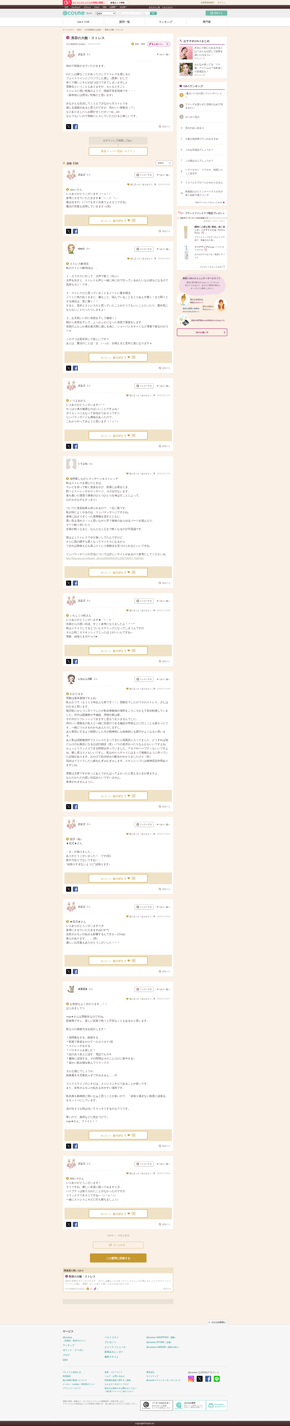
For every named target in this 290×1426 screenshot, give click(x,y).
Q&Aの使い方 (202, 332)
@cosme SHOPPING (161, 1337)
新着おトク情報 (117, 3)
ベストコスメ (167, 7)
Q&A (104, 7)
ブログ (97, 7)
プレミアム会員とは (72, 1372)
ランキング (76, 7)
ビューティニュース (115, 1347)
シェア (75, 370)
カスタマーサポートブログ (117, 1384)
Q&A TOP (83, 21)
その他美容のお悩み (76, 44)
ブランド (87, 7)
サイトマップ (152, 1376)
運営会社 (150, 1372)
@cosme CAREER (163, 1347)
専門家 (207, 21)
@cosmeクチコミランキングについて (163, 1380)
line (217, 1379)
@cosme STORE (159, 1342)
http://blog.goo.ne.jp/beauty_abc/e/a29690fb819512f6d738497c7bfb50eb (105, 558)
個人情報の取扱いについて (75, 1380)
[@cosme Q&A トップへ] (77, 14)
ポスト (68, 370)
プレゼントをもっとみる (211, 267)
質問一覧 (124, 21)
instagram (191, 1379)
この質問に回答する (118, 1258)
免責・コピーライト (114, 1372)
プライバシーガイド (72, 1388)
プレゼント (110, 1342)
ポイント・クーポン (73, 1350)
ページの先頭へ (218, 1322)
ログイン (222, 2)
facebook (208, 1379)
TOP (66, 7)
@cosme (75, 1339)
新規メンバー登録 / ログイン (118, 151)
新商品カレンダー (114, 1352)
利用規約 (67, 1376)
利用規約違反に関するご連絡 (118, 1380)
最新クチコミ (112, 1356)
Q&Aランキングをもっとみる (208, 202)
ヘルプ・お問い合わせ (115, 1376)
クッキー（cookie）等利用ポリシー (79, 1384)
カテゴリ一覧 (154, 7)
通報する (166, 126)
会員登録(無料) (207, 2)
